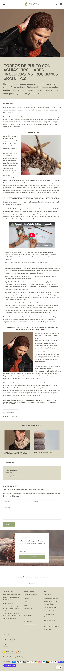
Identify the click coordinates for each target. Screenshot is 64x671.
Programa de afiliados (31, 625)
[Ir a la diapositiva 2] (31, 583)
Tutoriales (6, 61)
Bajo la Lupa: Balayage (43, 452)
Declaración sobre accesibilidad (49, 621)
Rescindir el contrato (50, 607)
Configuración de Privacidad (49, 616)
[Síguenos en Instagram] (10, 639)
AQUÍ (48, 401)
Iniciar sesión (28, 612)
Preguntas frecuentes (30, 594)
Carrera (26, 601)
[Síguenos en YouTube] (5, 644)
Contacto (26, 598)
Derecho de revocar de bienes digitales (51, 603)
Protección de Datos (50, 611)
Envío (25, 605)
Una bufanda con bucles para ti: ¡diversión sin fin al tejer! (16, 453)
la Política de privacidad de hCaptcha (47, 493)
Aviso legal (47, 594)
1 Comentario (10, 413)
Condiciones (48, 629)
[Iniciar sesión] (56, 4)
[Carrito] (60, 4)
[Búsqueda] (7, 4)
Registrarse (27, 615)
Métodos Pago (28, 608)
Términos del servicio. (12, 496)
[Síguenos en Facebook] (5, 639)
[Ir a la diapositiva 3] (32, 583)
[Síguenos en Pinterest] (14, 639)
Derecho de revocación (51, 598)
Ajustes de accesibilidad (51, 626)
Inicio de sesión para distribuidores (30, 620)
